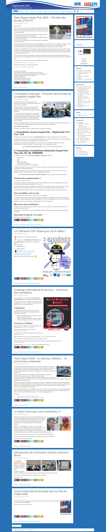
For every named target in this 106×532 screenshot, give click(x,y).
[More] (42, 82)
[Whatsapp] (30, 82)
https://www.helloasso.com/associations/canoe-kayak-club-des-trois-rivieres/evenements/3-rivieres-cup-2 (25, 252)
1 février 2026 (20, 458)
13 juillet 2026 (20, 99)
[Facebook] (15, 82)
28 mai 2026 (19, 233)
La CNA (62, 11)
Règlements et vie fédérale (35, 224)
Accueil (15, 11)
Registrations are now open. (20, 331)
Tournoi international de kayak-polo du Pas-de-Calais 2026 (40, 492)
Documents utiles (83, 126)
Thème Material (29, 530)
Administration (69, 11)
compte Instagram (28, 344)
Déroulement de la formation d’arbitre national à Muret (41, 453)
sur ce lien (20, 334)
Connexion (79, 150)
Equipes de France (22, 87)
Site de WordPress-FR (82, 154)
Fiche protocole (81, 142)
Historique (39, 11)
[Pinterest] (25, 82)
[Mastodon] (27, 82)
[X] (18, 82)
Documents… (55, 11)
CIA (25, 298)
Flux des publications (82, 151)
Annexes (81, 125)
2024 (26, 303)
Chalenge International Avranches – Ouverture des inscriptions (40, 291)
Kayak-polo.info (21, 5)
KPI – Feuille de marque (82, 138)
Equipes (45, 11)
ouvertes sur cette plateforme (28, 327)
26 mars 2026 (20, 363)
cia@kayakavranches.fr (19, 342)
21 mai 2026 (19, 295)
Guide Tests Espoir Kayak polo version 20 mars (28, 396)
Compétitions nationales (25, 224)
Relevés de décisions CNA (85, 128)
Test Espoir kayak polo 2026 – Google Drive (24, 62)
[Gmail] (32, 82)
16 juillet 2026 (20, 23)
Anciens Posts (17, 526)
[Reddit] (20, 82)
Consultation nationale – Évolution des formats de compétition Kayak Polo (42, 95)
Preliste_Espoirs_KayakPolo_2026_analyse (24, 67)
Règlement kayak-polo (84, 123)
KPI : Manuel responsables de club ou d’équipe (84, 136)
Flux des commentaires (82, 153)
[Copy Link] (40, 82)
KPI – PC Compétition (82, 141)
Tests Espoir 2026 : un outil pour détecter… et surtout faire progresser (40, 359)
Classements (33, 11)
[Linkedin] (23, 82)
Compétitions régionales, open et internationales (28, 283)
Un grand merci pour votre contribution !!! (37, 411)
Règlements (80, 122)
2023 (22, 303)
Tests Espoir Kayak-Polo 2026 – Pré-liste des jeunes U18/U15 (40, 19)
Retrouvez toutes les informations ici (23, 504)
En (39, 352)
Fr (27, 87)
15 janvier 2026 (20, 496)
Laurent (26, 23)
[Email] (35, 82)
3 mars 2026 (19, 414)
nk (45, 336)
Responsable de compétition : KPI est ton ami (84, 133)
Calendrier (21, 11)
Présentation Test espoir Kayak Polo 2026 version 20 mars (30, 397)
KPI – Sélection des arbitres (83, 139)
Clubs (49, 11)
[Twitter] (37, 82)
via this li (43, 336)
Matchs (26, 11)
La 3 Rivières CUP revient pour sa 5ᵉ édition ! (40, 231)
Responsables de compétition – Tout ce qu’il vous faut (84, 130)
